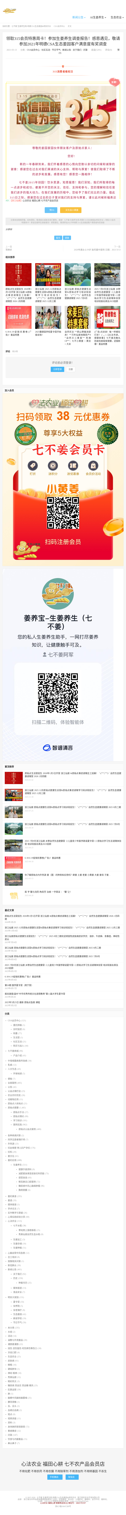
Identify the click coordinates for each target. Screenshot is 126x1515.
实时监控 (17, 1029)
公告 (10, 1087)
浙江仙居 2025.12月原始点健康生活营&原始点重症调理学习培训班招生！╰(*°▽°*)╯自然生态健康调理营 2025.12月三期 (48, 295)
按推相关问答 (14, 1261)
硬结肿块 (12, 1369)
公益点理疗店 (14, 1091)
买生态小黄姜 (70, 210)
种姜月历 (23, 1283)
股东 (58, 238)
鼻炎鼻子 (12, 1443)
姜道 (10, 1200)
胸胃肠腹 (23, 1190)
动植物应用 (13, 1099)
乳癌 (10, 1065)
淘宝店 (72, 1477)
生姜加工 (17, 1239)
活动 (10, 1336)
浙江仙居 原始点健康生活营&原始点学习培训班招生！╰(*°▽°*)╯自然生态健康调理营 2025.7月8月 (52, 956)
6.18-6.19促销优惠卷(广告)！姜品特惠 (23, 977)
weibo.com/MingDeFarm (79, 1501)
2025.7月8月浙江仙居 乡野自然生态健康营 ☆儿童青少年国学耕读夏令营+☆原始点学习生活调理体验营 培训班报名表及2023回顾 (107, 295)
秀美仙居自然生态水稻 (29, 1234)
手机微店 (55, 1477)
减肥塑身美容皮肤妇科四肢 (31, 1173)
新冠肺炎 (12, 1265)
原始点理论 (18, 1116)
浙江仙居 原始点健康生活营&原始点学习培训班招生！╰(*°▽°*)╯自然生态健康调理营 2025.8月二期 (53, 948)
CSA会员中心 (59, 26)
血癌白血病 (13, 1410)
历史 (15, 1278)
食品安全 (17, 1292)
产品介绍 (17, 1055)
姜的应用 (12, 1160)
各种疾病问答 (14, 1135)
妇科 (10, 1152)
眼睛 (10, 1365)
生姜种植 (17, 1248)
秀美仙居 (12, 1377)
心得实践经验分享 (16, 1217)
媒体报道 (12, 1204)
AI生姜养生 (97, 17)
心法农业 (12, 1221)
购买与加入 (18, 1046)
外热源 (11, 1144)
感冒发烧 (23, 1178)
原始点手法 (18, 1112)
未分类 (11, 1328)
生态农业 (116, 17)
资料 (10, 1422)
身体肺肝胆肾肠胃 (16, 1427)
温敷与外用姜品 (15, 1340)
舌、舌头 (12, 1406)
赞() (51, 210)
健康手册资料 (25, 1169)
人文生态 (12, 1069)
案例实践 (17, 1124)
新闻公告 (77, 17)
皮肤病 (11, 1361)
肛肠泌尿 (12, 1389)
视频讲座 (12, 1418)
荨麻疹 (9, 250)
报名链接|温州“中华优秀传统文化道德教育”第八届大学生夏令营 (35, 994)
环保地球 (17, 1073)
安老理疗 (17, 1310)
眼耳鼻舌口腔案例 (27, 1182)
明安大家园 (13, 1297)
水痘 (10, 1332)
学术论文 (12, 1209)
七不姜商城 (13, 1051)
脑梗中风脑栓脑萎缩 (17, 1398)
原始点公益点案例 (27, 1129)
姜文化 (11, 1156)
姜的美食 (12, 1196)
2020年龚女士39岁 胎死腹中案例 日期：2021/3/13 (97, 250)
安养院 (16, 1306)
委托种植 (17, 1025)
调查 (67, 238)
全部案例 (12, 1083)
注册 (71, 369)
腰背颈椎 (12, 1402)
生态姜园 (17, 1314)
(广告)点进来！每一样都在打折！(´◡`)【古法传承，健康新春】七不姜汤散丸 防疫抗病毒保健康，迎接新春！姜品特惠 (107, 338)
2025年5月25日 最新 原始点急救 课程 (22, 1002)
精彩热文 (12, 1381)
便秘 (10, 1079)
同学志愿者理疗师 (16, 1139)
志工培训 (12, 1257)
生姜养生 (17, 1165)
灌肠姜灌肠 (13, 1344)
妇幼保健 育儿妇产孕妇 (19, 1148)
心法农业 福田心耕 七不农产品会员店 (40, 200)
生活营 (16, 1037)
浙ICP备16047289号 (63, 1506)
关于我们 (77, 50)
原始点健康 (13, 1108)
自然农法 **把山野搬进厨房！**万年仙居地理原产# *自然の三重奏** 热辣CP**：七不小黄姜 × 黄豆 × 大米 (78, 338)
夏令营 (16, 1302)
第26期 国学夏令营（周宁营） (19, 985)
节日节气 (56, 50)
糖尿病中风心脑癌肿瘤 (29, 1186)
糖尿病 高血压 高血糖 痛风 (20, 1385)
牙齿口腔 (12, 1352)
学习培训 (17, 1120)
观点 (10, 1414)
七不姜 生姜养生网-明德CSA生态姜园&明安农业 (9, 10)
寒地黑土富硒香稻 (27, 1230)
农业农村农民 (14, 1095)
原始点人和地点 (15, 1103)
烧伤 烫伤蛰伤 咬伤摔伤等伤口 (22, 1348)
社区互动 (45, 50)
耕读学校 (17, 1318)
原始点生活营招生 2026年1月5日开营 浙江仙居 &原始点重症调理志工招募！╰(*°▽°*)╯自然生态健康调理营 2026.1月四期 (19, 295)
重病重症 (12, 1431)
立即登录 (57, 369)
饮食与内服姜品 (15, 1439)
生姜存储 (17, 1244)
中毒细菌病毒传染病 (17, 1061)
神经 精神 (12, 1373)
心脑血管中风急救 (16, 1253)
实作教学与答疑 (15, 1213)
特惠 (15, 1033)
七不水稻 (17, 1226)
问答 (85, 50)
